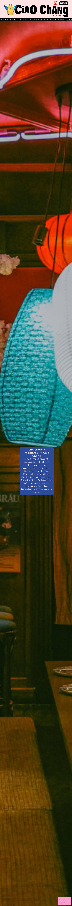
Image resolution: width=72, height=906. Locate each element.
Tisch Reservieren (64, 900)
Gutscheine (62, 903)
